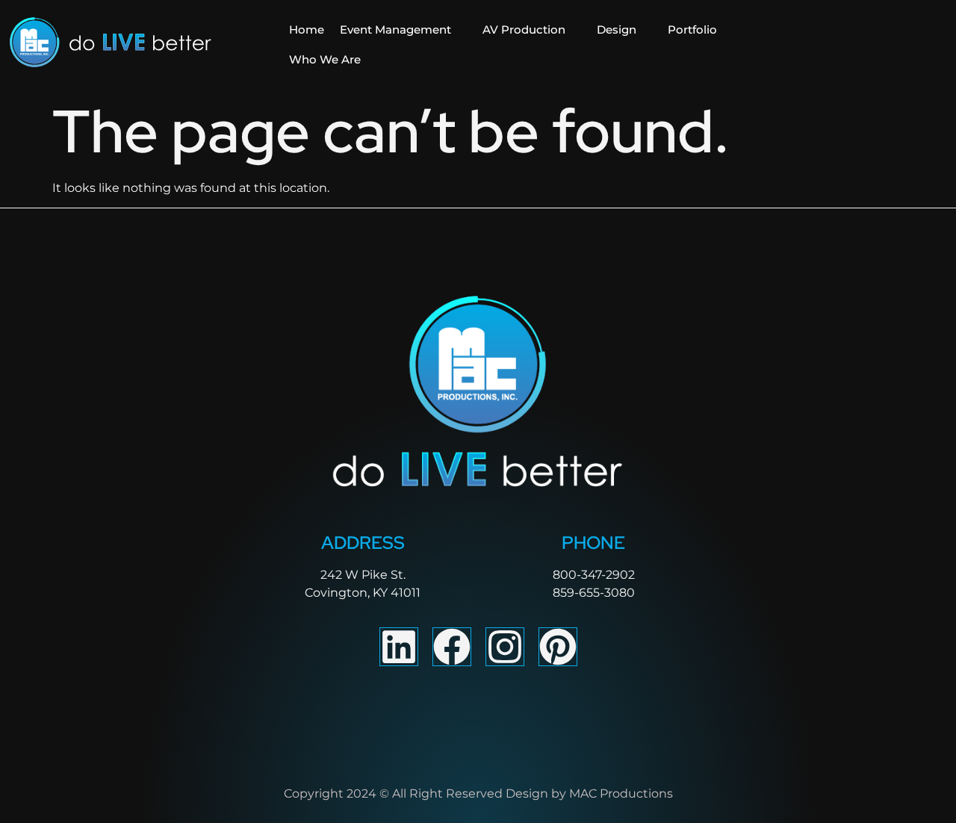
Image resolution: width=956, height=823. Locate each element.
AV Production (523, 29)
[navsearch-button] (848, 45)
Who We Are (325, 59)
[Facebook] (451, 646)
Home (306, 29)
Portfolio (692, 29)
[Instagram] (504, 646)
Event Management (395, 29)
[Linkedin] (398, 646)
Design (616, 29)
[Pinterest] (557, 646)
